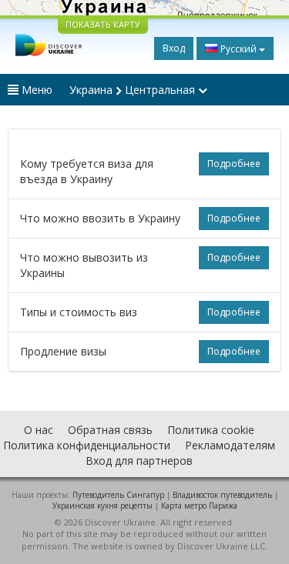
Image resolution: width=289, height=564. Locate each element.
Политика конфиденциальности (86, 445)
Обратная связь (110, 429)
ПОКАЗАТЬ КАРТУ (103, 24)
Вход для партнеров (139, 460)
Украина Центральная (133, 89)
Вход (174, 48)
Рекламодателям (230, 445)
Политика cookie (210, 429)
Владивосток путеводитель (222, 494)
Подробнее (233, 163)
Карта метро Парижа (199, 505)
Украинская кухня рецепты (102, 505)
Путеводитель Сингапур (118, 494)
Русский (238, 48)
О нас (38, 429)
